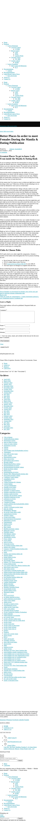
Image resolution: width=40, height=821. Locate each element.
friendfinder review (9, 535)
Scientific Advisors (9, 640)
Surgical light (8, 664)
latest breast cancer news (11, 567)
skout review (7, 644)
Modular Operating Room (11, 587)
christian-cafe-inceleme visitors (13, 495)
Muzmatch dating (9, 592)
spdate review (8, 649)
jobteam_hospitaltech (15, 149)
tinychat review (8, 674)
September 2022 (8, 419)
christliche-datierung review (12, 497)
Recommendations (9, 72)
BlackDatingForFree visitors (12, 464)
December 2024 (8, 386)
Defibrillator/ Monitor (10, 510)
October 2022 (8, 417)
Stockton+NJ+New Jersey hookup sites (15, 650)
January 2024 (8, 404)
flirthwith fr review (9, 530)
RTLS (5, 637)
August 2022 (7, 421)
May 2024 (7, 397)
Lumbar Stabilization (10, 582)
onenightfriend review (10, 605)
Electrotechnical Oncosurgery (12, 519)
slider (5, 645)
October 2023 (8, 407)
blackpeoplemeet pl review (11, 465)
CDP (16, 52)
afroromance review (9, 440)
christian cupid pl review (11, 494)
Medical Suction (8, 584)
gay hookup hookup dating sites (13, 545)
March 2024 (7, 401)
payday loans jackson (10, 627)
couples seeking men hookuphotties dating (16, 504)
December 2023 (8, 406)
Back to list (3, 295)
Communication (8, 500)
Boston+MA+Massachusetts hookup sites (16, 474)
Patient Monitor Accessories (12, 615)
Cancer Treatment (12, 64)
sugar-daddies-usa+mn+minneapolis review (16, 655)
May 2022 (7, 424)
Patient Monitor (8, 614)
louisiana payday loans (10, 580)
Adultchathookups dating (11, 439)
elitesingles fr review (10, 520)
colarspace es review (10, 499)
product (6, 630)
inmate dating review (10, 557)
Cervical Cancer (16, 47)
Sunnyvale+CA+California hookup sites (15, 662)
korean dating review (10, 564)
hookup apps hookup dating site (13, 554)
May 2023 (7, 414)
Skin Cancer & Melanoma (19, 66)
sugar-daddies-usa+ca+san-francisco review (16, 654)
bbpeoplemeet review (10, 457)
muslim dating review (10, 590)
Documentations (8, 69)
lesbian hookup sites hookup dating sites (15, 574)
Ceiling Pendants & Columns (12, 482)
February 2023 (8, 416)
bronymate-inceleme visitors (12, 475)
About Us (6, 77)
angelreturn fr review (10, 445)
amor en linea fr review (10, 442)
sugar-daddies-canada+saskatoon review (15, 652)
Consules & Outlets (9, 502)
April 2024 (7, 399)
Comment (3, 310)
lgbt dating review (9, 575)
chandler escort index (10, 487)
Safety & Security (9, 639)
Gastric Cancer (15, 61)
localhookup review (9, 579)
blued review (7, 470)
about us (6, 366)
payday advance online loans (12, 619)
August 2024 (7, 392)
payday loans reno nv (10, 629)
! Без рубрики (8, 437)
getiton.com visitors (9, 547)
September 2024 (8, 391)
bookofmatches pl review (11, 472)
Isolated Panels (8, 559)
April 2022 (7, 426)
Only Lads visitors (9, 609)
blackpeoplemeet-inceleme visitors (14, 467)
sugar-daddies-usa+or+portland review (15, 657)
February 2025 (8, 382)
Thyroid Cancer (15, 57)
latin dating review (9, 569)
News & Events (12, 76)
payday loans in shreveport (11, 625)
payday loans (7, 622)
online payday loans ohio (11, 607)
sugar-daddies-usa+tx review (12, 659)
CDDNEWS (7, 480)
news (5, 594)
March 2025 (7, 381)
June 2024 (7, 396)
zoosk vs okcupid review (11, 680)
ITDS (16, 54)
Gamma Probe (19, 56)
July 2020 (6, 429)
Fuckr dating (7, 540)
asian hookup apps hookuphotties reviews (16, 450)
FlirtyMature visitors (10, 534)
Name (2, 325)
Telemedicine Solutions (10, 669)
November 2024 (8, 387)
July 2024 (6, 394)
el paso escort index (9, 517)
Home (5, 42)
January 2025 (8, 384)
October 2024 (8, 389)
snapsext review (8, 647)
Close (1, 344)
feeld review (7, 525)
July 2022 (6, 422)
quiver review (8, 635)
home (5, 552)
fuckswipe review (9, 544)
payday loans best (9, 624)
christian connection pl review (12, 492)
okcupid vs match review (11, 604)
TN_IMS (17, 59)
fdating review (8, 524)
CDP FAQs (7, 368)
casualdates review (9, 479)
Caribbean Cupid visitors (11, 477)
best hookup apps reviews (11, 460)
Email (2, 329)
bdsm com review (9, 459)
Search (2, 755)
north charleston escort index (12, 599)
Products (6, 44)
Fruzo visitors (8, 539)
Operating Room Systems (11, 610)
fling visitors (7, 527)
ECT (16, 67)
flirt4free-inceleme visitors (11, 529)
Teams (6, 667)
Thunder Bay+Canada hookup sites (14, 670)
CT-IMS (17, 49)
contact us (7, 365)
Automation (7, 452)
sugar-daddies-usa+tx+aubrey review (14, 660)
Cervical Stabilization (10, 485)
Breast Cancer (15, 51)
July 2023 (6, 411)
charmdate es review (10, 489)
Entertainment (8, 522)
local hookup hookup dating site (13, 577)
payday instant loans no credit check (14, 620)
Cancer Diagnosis (12, 46)
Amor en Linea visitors (10, 444)
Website (2, 332)
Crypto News (8, 505)
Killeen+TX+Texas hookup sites (13, 562)
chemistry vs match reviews (12, 490)
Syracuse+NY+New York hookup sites (15, 665)
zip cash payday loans (10, 679)
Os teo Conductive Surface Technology (15, 612)
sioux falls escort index (10, 126)
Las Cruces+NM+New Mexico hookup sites (17, 565)
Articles (9, 71)
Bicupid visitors (8, 462)
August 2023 (7, 409)
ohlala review (8, 602)
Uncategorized (8, 675)
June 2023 (7, 412)
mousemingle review (10, 589)
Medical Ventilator (9, 585)
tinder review (7, 672)
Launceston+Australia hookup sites (14, 570)
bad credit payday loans (11, 454)
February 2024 (8, 402)
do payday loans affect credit (12, 512)
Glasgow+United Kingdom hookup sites (16, 549)
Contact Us (7, 79)
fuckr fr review (8, 542)
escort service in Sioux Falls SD (16, 264)
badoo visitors (8, 455)
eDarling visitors (8, 515)
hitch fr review (8, 550)
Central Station (8, 484)
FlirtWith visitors (8, 532)
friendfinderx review (10, 537)
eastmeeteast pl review (10, 514)
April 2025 (7, 379)
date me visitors (8, 509)
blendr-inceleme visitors (11, 469)
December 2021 (8, 427)
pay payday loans (9, 617)
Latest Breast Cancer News (12, 74)
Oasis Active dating (9, 600)
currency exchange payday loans (13, 507)
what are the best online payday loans (15, 677)
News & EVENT (9, 595)
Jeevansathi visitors (9, 560)
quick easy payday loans (11, 634)
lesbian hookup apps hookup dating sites (15, 572)
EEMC (17, 62)
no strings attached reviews (12, 597)
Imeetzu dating (8, 555)
